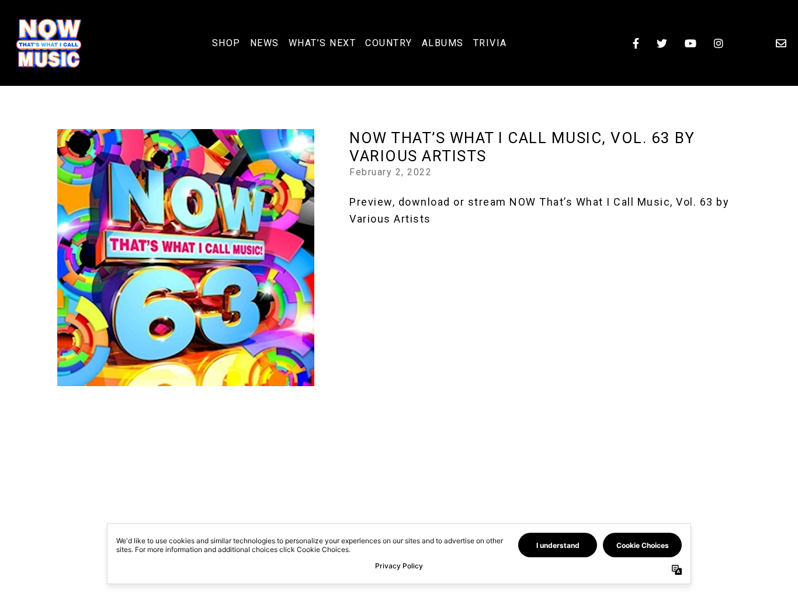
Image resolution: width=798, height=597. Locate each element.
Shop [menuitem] (226, 42)
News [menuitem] (264, 42)
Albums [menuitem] (443, 42)
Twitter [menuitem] (662, 43)
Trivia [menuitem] (490, 42)
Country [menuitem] (388, 42)
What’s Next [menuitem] (322, 42)
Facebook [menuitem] (636, 43)
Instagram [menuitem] (718, 43)
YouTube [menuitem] (690, 43)
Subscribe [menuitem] (781, 43)
